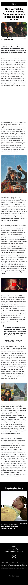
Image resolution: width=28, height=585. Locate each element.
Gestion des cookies (14, 549)
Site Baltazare (14, 575)
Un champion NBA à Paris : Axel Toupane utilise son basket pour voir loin (10, 526)
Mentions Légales (14, 548)
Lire (14, 4)
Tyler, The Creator (19, 357)
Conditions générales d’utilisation (14, 551)
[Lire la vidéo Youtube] (14, 285)
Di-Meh (15, 82)
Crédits (14, 546)
